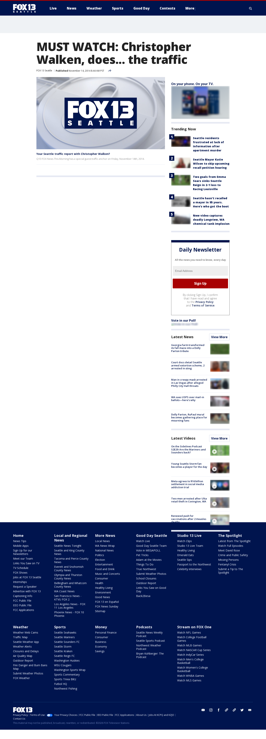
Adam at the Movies (149, 560)
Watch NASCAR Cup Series (194, 650)
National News (104, 550)
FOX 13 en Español (107, 602)
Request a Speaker (25, 586)
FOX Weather (21, 678)
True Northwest (146, 569)
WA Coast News (64, 591)
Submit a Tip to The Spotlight (230, 570)
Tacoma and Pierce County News (71, 560)
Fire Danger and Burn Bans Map (30, 667)
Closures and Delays (26, 651)
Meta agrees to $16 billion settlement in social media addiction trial (187, 484)
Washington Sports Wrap (69, 670)
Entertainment (104, 564)
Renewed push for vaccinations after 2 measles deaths (188, 519)
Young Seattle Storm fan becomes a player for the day (189, 465)
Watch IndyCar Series (190, 654)
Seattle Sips (184, 560)
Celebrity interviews (189, 569)
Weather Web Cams (25, 632)
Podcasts (144, 627)
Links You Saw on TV (26, 563)
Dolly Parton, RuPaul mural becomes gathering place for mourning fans (189, 417)
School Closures (146, 578)
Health (99, 583)
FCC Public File (22, 600)
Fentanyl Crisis (227, 564)
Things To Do (144, 564)
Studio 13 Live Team (190, 546)
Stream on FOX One (194, 627)
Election (100, 560)
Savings (100, 651)
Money (101, 627)
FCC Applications (23, 610)
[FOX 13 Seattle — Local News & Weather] (26, 8)
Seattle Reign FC (64, 656)
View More (219, 337)
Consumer (101, 578)
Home (18, 535)
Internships (20, 582)
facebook (219, 710)
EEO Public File (22, 605)
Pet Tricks (142, 555)
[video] (220, 450)
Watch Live (143, 541)
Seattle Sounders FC (67, 642)
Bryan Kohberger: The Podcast (150, 655)
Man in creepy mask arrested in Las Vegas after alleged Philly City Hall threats (189, 382)
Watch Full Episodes (230, 546)
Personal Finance (106, 632)
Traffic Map (20, 637)
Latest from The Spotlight (234, 541)
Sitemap (100, 611)
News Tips (19, 541)
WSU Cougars (62, 665)
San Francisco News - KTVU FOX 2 (67, 597)
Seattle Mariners (64, 637)
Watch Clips (184, 541)
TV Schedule (20, 568)
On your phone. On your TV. (192, 84)
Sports (60, 627)
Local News (102, 541)
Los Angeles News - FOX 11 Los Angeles (69, 605)
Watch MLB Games (189, 645)
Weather (20, 627)
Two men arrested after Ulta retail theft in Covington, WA (189, 500)
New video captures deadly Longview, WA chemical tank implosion (211, 220)
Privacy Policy (205, 302)
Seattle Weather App (26, 642)
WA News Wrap (105, 546)
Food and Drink (105, 569)
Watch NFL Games (189, 632)
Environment (103, 592)
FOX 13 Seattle (44, 70)
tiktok (226, 710)
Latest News (182, 336)
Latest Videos (183, 438)
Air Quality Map (22, 656)
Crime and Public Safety (233, 555)
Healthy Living (104, 588)
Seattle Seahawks (65, 632)
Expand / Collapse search (250, 8)
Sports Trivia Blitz (65, 679)
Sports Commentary (67, 674)
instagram (211, 710)
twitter (242, 710)
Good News (102, 597)
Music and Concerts (107, 574)
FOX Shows (20, 572)
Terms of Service (203, 305)
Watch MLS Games (189, 680)
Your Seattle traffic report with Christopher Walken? (73, 154)
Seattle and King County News (69, 552)
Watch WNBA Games (190, 676)
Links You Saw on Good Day (151, 589)
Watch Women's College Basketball (192, 669)
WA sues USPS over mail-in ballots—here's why (187, 398)
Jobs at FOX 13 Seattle (27, 577)
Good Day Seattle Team (151, 546)
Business (100, 642)
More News (105, 535)
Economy (101, 646)
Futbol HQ (60, 684)
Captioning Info (22, 596)
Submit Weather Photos (151, 574)
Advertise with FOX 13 (27, 591)
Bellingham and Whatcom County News (70, 584)
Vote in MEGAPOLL (148, 550)
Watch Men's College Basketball (190, 661)
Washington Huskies (67, 660)
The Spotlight (230, 535)
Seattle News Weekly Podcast (149, 634)
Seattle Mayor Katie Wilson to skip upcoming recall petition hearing (211, 163)
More (189, 8)
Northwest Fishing (65, 688)
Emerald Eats (185, 555)
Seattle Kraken (63, 651)
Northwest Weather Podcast (148, 647)
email (250, 710)
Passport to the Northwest (194, 564)
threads (234, 710)
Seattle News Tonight (67, 546)
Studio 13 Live (189, 535)
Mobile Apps (21, 546)
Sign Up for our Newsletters (22, 552)
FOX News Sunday (106, 606)
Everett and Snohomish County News (69, 568)
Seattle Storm (62, 646)
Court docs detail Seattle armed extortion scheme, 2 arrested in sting (187, 365)
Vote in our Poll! (183, 320)
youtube (203, 710)
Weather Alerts (22, 646)
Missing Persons (228, 560)
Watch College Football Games (191, 638)
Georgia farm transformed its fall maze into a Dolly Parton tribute (187, 348)
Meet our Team (23, 558)
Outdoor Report (146, 583)
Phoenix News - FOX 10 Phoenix (69, 614)
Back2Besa (143, 596)
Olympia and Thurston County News (68, 576)
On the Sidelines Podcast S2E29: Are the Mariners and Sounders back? (188, 449)
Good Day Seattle (151, 535)
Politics (99, 555)
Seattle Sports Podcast (150, 640)
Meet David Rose (229, 550)
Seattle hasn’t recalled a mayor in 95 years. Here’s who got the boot (211, 202)
